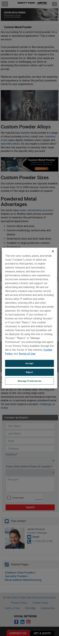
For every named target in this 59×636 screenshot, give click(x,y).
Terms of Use (27, 353)
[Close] (53, 251)
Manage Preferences (29, 381)
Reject (29, 372)
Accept (29, 363)
